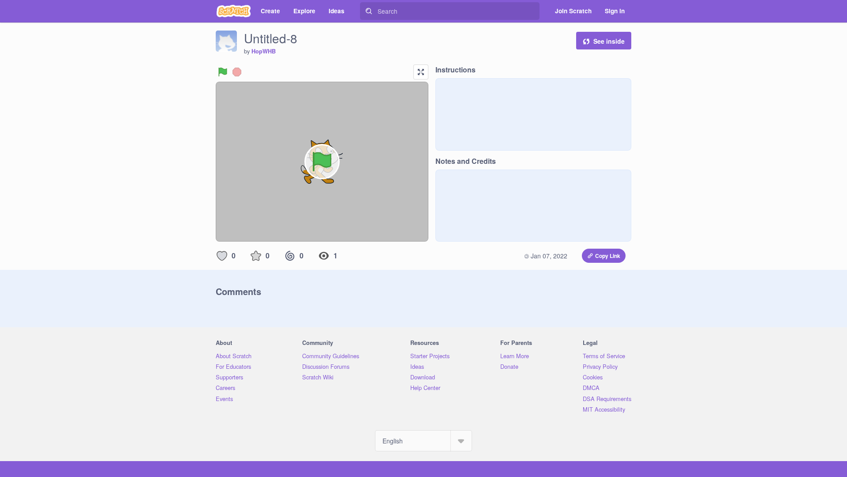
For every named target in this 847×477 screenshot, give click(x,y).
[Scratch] (233, 11)
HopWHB (263, 51)
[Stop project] (237, 72)
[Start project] (223, 72)
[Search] (369, 11)
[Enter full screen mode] (420, 72)
